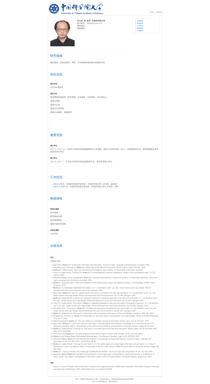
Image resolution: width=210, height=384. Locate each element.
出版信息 (140, 30)
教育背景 (140, 23)
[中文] (151, 12)
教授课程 (140, 28)
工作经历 (140, 26)
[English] (159, 12)
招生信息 (140, 21)
